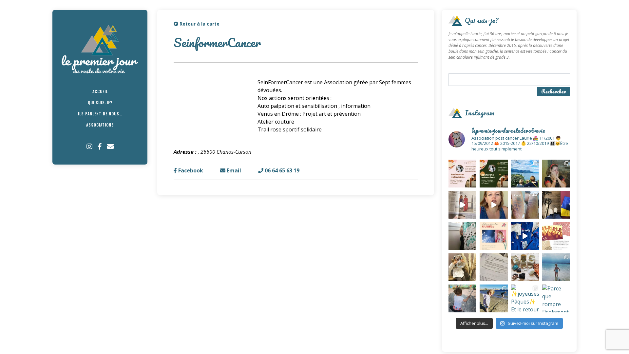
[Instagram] (89, 146)
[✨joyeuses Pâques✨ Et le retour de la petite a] (525, 298)
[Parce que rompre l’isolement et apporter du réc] (556, 298)
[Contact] (110, 146)
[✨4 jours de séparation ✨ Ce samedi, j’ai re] (556, 267)
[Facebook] (100, 146)
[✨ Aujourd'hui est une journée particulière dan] (493, 267)
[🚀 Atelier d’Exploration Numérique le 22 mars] (462, 173)
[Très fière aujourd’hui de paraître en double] (462, 205)
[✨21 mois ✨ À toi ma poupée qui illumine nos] (462, 298)
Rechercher (553, 91)
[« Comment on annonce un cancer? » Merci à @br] (493, 205)
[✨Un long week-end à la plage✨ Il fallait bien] (493, 298)
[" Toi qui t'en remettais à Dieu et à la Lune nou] (493, 236)
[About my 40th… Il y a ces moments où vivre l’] (556, 173)
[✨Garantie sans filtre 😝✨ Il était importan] (525, 205)
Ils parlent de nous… (100, 113)
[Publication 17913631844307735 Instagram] (525, 236)
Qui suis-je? (100, 102)
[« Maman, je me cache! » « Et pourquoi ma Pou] (462, 236)
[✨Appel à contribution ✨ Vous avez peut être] (556, 236)
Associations (100, 125)
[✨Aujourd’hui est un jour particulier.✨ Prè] (525, 267)
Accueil (100, 91)
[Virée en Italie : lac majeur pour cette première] (525, 173)
